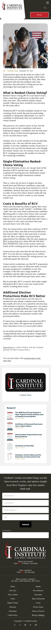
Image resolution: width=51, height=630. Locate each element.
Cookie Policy (13, 615)
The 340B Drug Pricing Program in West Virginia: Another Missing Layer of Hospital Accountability (29, 414)
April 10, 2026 (20, 448)
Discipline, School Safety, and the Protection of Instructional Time (28, 456)
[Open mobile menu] (47, 3)
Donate (39, 14)
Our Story (12, 591)
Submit (25, 524)
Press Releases (38, 591)
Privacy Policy (38, 607)
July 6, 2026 (19, 428)
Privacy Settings (38, 615)
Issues (38, 603)
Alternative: (7, 530)
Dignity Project (12, 603)
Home (13, 586)
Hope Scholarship (38, 599)
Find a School (13, 595)
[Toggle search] (45, 7)
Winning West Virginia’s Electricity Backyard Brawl (28, 435)
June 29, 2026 (20, 438)
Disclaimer (13, 611)
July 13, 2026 (19, 418)
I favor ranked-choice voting (20, 77)
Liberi (13, 599)
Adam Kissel (8, 347)
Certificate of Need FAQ (24, 446)
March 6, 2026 (20, 459)
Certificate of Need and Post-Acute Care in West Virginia (28, 425)
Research (13, 607)
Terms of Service (38, 611)
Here (19, 563)
